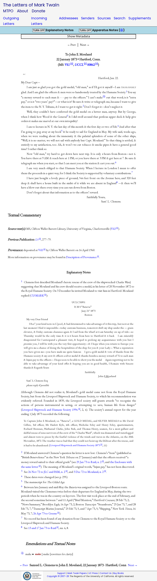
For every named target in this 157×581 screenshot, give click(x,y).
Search (119, 18)
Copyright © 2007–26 (58, 576)
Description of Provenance (81, 257)
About (22, 11)
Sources (104, 18)
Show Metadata (78, 36)
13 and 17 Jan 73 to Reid (42, 528)
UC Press (93, 573)
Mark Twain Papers (77, 573)
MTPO (8, 11)
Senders (87, 18)
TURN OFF (39, 30)
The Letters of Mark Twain (31, 5)
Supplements (139, 18)
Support (61, 573)
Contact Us (105, 573)
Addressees (68, 18)
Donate (38, 11)
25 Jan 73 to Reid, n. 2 (89, 462)
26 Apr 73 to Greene (45, 513)
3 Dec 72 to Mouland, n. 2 (89, 472)
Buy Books (118, 573)
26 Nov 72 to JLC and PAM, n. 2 (46, 472)
